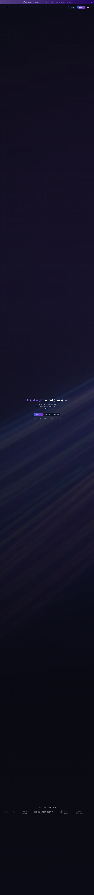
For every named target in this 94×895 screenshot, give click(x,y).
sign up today (67, 2)
